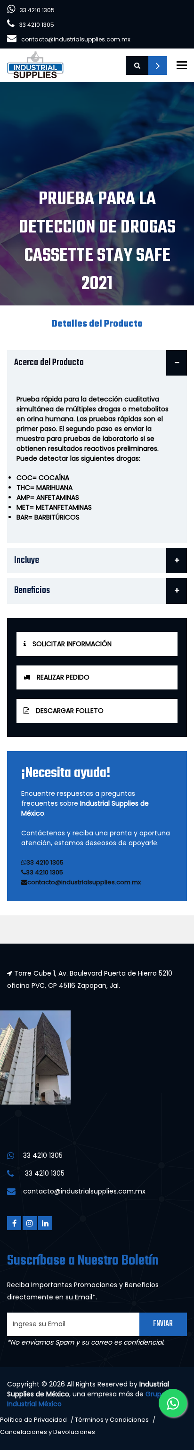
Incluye (26, 560)
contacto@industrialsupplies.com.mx (75, 39)
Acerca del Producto (49, 362)
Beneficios (32, 590)
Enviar (163, 1324)
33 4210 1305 (37, 10)
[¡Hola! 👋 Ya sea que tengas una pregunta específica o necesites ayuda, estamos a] (173, 1403)
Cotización (157, 65)
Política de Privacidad (33, 1419)
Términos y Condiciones (112, 1419)
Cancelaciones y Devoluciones (47, 1431)
